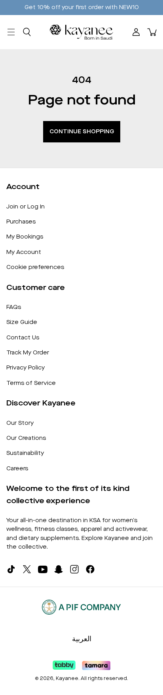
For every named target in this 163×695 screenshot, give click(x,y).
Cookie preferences (35, 267)
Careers (17, 468)
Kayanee (67, 678)
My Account (23, 252)
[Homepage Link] (81, 32)
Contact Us (22, 337)
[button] (27, 32)
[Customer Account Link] (136, 32)
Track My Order (27, 352)
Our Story (20, 423)
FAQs (13, 307)
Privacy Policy (25, 367)
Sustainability (25, 453)
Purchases (21, 221)
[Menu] (11, 32)
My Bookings (24, 237)
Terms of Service (31, 383)
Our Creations (26, 438)
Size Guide (21, 322)
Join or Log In (25, 206)
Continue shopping (81, 131)
